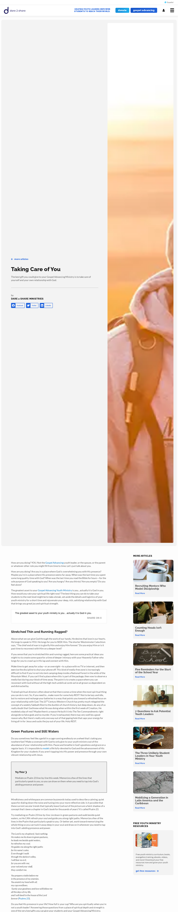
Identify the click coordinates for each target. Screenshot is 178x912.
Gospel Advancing (54, 562)
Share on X (94, 618)
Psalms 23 (24, 898)
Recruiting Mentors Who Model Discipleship (150, 587)
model (46, 748)
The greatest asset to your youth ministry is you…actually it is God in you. (53, 613)
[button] (18, 305)
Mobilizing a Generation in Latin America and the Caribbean (151, 800)
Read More (140, 593)
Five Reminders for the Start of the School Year (153, 671)
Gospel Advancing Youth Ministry (55, 590)
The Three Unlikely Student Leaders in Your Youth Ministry (152, 755)
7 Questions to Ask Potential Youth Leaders (153, 713)
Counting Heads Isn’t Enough (148, 629)
